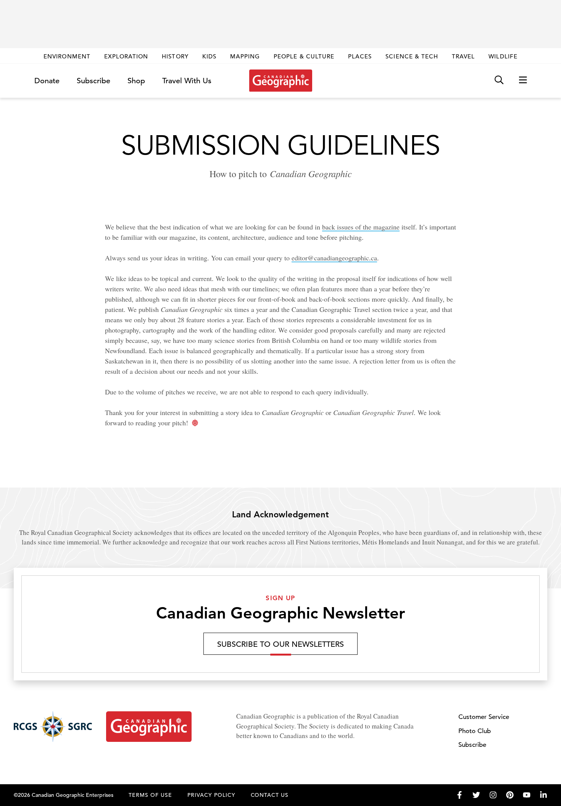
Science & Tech (411, 56)
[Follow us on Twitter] (476, 795)
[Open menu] (523, 80)
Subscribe (93, 81)
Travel (463, 56)
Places (360, 56)
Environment (67, 56)
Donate (47, 81)
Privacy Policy (211, 794)
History (175, 56)
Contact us (270, 794)
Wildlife (502, 56)
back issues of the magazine (361, 226)
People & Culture (304, 56)
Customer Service (483, 717)
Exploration (126, 56)
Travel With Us (186, 81)
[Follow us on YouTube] (526, 795)
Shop (136, 81)
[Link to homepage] (280, 80)
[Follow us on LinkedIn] (543, 795)
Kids (209, 56)
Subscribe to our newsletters (280, 644)
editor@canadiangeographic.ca (334, 257)
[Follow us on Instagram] (493, 795)
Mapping (245, 56)
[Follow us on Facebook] (459, 795)
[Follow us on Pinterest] (510, 795)
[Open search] (499, 80)
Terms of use (150, 794)
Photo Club (474, 731)
